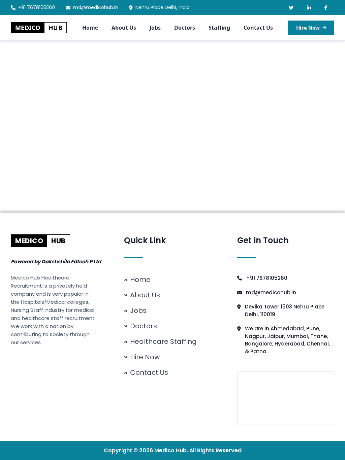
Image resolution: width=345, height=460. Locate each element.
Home (90, 27)
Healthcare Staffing (160, 341)
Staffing (219, 27)
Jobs (155, 27)
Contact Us (258, 27)
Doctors (184, 27)
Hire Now (308, 27)
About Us (124, 27)
